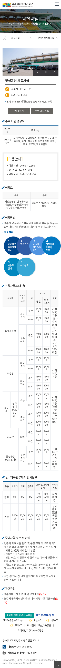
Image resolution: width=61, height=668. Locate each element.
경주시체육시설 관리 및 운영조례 (25, 594)
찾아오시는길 (42, 110)
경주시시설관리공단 (18, 5)
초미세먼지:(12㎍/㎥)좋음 (30, 630)
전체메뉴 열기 (57, 4)
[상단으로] (57, 664)
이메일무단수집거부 (13, 620)
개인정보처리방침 (45, 615)
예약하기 (19, 110)
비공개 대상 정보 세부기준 (19, 615)
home (4, 38)
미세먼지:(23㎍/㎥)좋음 (39, 625)
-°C (37, 620)
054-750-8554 (19, 95)
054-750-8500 (24, 646)
